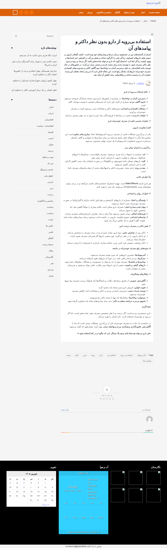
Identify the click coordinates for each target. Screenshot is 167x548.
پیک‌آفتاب (140, 83)
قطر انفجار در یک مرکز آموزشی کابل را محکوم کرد (34, 90)
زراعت (50, 194)
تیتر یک (50, 163)
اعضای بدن (111, 355)
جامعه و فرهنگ (46, 169)
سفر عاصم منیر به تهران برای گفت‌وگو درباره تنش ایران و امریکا (34, 63)
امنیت (50, 138)
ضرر (85, 355)
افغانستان (49, 119)
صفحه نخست (154, 12)
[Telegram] (21, 12)
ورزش (89, 12)
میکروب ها (147, 361)
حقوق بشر (48, 175)
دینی (51, 188)
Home (153, 21)
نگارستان (49, 257)
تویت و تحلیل (129, 12)
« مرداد (45, 504)
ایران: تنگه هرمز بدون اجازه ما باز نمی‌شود (38, 55)
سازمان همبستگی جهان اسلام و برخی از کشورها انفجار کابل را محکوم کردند (35, 73)
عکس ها (49, 225)
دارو (101, 355)
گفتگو (117, 12)
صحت (50, 219)
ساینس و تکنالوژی (103, 12)
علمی (51, 232)
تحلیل (51, 144)
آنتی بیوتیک (141, 355)
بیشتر (81, 12)
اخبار (143, 12)
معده (68, 355)
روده (93, 355)
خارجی (50, 182)
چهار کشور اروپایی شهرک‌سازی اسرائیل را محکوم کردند (35, 82)
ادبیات (50, 113)
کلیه (76, 355)
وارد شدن (65, 410)
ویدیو (51, 275)
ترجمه (50, 150)
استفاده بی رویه (126, 355)
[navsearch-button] (15, 12)
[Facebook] (31, 12)
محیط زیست (47, 244)
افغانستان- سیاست (45, 126)
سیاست (50, 207)
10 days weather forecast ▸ (84, 532)
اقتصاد (50, 132)
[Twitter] (26, 12)
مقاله (51, 250)
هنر (51, 263)
